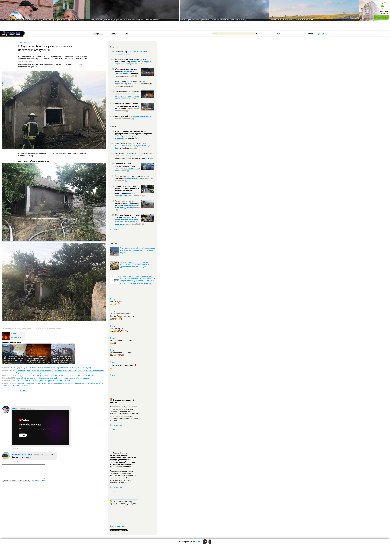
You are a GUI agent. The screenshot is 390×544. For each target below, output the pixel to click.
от (126, 148)
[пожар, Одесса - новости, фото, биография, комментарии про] (6, 340)
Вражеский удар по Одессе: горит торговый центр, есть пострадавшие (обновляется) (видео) (213, 20)
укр (278, 33)
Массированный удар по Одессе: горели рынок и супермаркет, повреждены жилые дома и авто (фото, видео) (38, 360)
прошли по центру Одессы (125, 194)
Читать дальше (116, 425)
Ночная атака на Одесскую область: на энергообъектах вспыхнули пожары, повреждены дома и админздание (60, 370)
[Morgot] (6, 413)
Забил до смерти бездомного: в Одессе (130, 81)
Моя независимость (142, 116)
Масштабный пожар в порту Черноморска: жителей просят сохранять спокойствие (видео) (52, 378)
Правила (35, 480)
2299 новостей (15, 337)
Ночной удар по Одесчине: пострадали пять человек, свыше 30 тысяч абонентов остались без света (55, 375)
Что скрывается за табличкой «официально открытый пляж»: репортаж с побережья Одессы (137, 250)
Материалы (98, 34)
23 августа (114, 126)
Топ (126, 34)
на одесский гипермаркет (127, 75)
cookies (198, 541)
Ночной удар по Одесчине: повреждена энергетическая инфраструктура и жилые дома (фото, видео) (50, 368)
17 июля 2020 (22, 42)
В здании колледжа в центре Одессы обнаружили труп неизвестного (42, 381)
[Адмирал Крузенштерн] (6, 459)
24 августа (114, 47)
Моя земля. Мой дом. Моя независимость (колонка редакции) (291, 20)
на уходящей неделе (133, 138)
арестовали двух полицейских (133, 156)
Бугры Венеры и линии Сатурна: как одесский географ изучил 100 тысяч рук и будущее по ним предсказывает (40, 20)
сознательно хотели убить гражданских (127, 206)
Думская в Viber (118, 527)
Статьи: (114, 243)
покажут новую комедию (135, 178)
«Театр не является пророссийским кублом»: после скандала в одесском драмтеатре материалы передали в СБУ (136, 264)
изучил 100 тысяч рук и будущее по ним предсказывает (133, 62)
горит (117, 106)
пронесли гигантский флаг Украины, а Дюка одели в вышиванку (126, 221)
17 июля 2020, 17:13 (41, 454)
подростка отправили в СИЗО (126, 84)
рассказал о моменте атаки (124, 72)
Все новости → (115, 229)
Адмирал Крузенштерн (22, 454)
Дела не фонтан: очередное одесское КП (131, 143)
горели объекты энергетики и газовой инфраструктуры (127, 96)
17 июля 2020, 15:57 (27, 408)
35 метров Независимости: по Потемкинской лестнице (127, 216)
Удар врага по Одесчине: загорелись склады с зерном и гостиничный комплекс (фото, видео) (13, 360)
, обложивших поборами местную (132, 157)
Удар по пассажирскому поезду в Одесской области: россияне (127, 203)
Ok (205, 541)
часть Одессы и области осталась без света (131, 53)
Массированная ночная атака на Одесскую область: (128, 92)
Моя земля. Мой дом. (124, 116)
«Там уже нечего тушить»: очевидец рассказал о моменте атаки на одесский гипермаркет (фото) (124, 20)
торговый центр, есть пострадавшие (127, 108)
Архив (113, 34)
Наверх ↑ (23, 390)
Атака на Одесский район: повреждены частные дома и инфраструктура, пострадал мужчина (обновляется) (61, 360)
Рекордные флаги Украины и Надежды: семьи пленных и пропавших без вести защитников (127, 189)
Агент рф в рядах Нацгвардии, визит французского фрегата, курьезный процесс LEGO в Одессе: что (133, 133)
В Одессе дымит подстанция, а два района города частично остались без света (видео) (50, 373)
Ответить (16, 448)
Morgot (15, 408)
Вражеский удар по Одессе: (126, 104)
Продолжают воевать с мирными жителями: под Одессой (125, 166)
